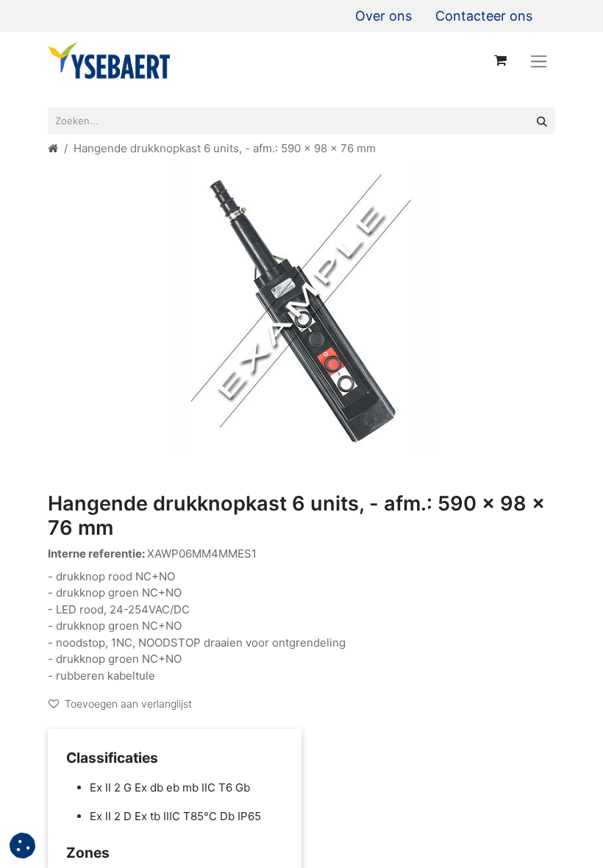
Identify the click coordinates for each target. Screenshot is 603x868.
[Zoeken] (542, 121)
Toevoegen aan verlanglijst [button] (128, 703)
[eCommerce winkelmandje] (500, 60)
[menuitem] (383, 16)
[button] (22, 845)
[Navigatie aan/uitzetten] (538, 60)
